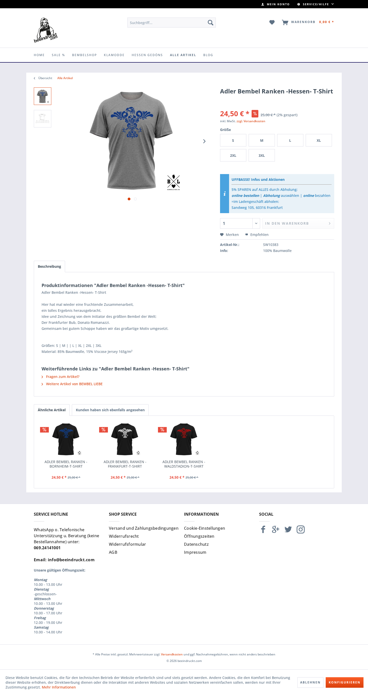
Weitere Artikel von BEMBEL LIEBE (74, 383)
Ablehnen (310, 682)
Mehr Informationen (59, 687)
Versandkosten (172, 654)
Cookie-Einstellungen (204, 528)
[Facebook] (263, 531)
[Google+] (276, 531)
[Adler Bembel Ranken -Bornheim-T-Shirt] (66, 439)
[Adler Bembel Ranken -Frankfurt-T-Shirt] (125, 439)
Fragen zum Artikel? (62, 376)
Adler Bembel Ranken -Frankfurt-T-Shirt (125, 464)
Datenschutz (196, 544)
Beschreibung (49, 266)
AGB (113, 552)
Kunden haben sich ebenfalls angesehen (110, 409)
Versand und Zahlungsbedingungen (143, 528)
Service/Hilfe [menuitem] (316, 4)
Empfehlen (259, 234)
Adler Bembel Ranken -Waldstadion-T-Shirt (183, 464)
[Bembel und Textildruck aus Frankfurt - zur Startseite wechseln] (46, 30)
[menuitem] (276, 4)
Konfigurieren (344, 682)
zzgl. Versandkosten (251, 121)
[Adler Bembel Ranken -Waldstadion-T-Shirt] (184, 439)
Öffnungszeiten (199, 536)
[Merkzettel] (272, 23)
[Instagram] (301, 531)
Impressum (195, 552)
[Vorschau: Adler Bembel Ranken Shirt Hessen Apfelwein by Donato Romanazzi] (42, 96)
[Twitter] (288, 531)
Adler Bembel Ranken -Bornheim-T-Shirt (66, 464)
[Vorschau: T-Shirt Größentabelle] (42, 118)
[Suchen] (210, 23)
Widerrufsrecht (124, 536)
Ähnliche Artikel (52, 409)
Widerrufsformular (127, 544)
